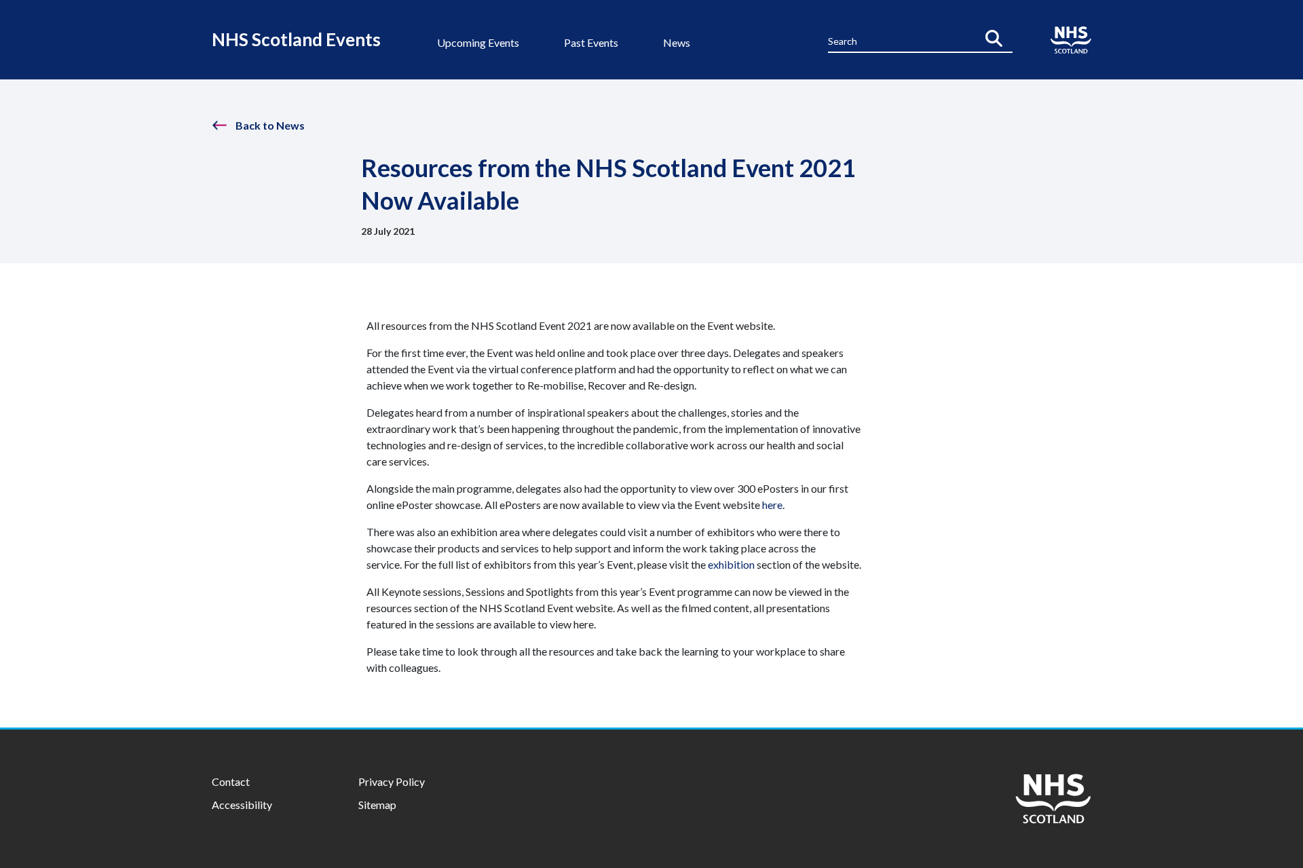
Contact (231, 781)
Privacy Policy (391, 781)
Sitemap (377, 804)
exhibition (731, 564)
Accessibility (242, 804)
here (772, 504)
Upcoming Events (478, 42)
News (676, 42)
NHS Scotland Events (296, 39)
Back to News (270, 125)
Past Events (591, 42)
